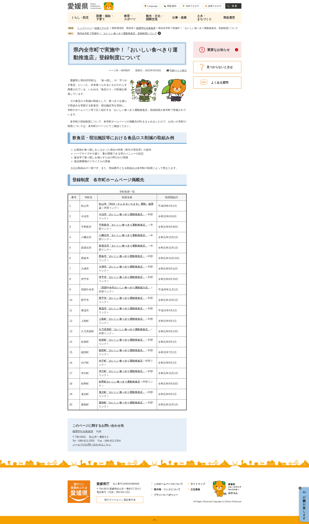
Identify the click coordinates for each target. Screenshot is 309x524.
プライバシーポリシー (166, 494)
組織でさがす (214, 6)
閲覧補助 (172, 6)
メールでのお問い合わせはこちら (91, 444)
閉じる (300, 488)
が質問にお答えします (304, 505)
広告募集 (195, 489)
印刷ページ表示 (178, 70)
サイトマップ (198, 483)
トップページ (84, 28)
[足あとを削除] (159, 33)
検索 (235, 6)
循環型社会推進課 (145, 28)
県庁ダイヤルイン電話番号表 (120, 499)
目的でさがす (192, 6)
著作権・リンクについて (167, 489)
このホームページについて (168, 483)
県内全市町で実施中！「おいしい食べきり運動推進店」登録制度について (117, 33)
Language (152, 6)
